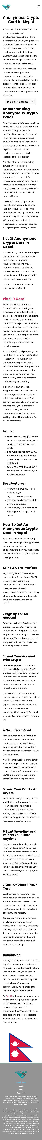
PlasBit (9, 996)
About (21, 1086)
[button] (38, 6)
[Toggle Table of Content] (31, 101)
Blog (21, 1090)
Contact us (21, 1093)
